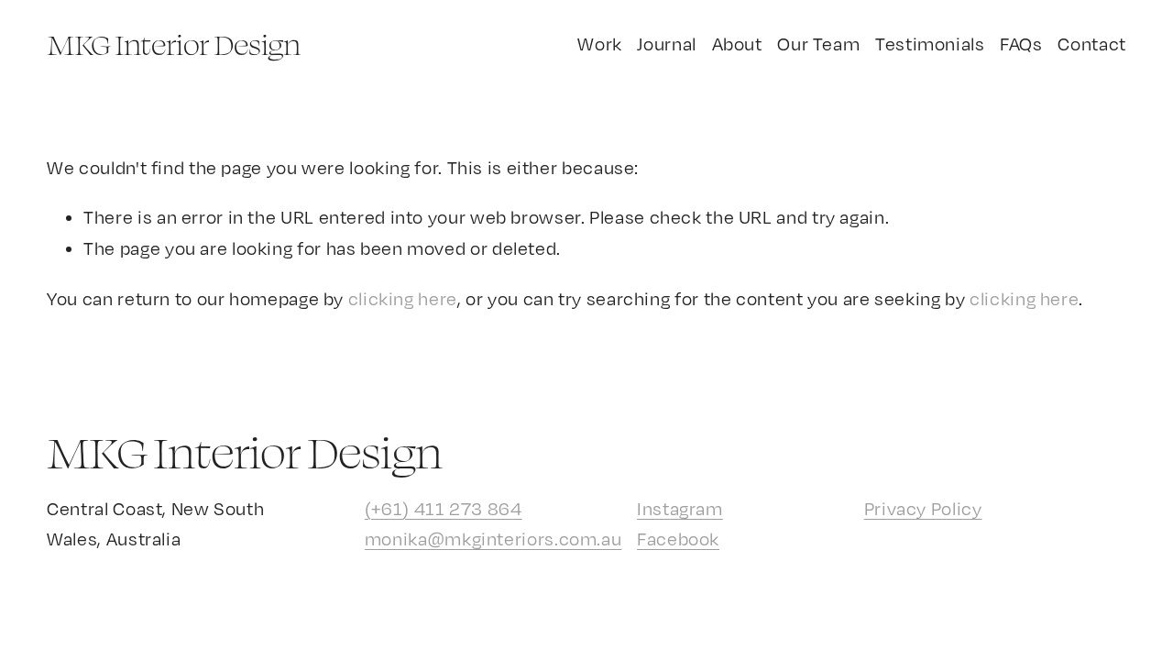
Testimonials (930, 43)
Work (599, 43)
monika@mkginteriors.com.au (493, 538)
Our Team (818, 43)
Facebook (678, 538)
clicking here (402, 298)
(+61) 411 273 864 (443, 508)
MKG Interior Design (173, 44)
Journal (666, 43)
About (737, 43)
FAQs (1021, 43)
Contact (1091, 43)
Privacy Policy (923, 508)
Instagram (680, 508)
